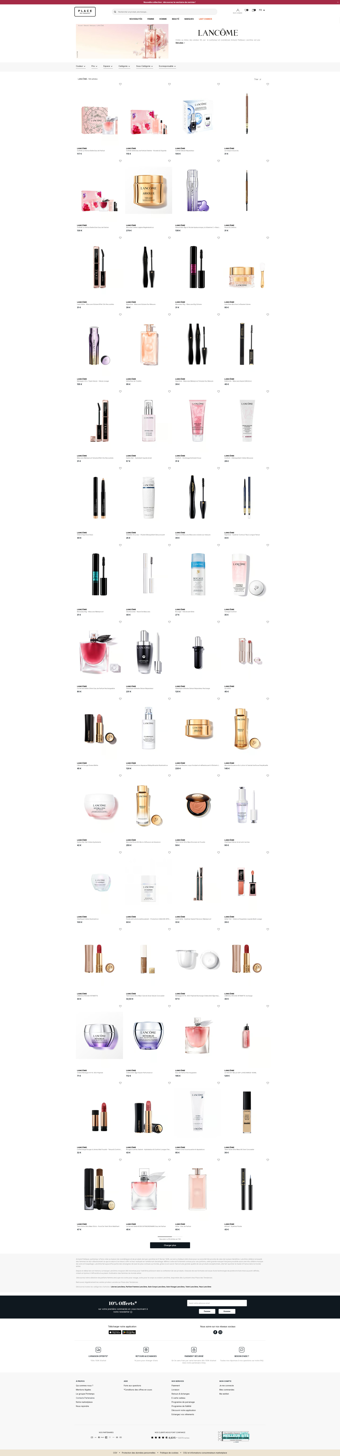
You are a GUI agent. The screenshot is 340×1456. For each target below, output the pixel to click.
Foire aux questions (132, 1385)
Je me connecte (226, 1385)
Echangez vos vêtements (183, 1414)
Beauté (175, 19)
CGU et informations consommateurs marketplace (205, 1453)
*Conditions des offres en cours (138, 1390)
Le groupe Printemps (85, 1394)
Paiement (176, 1385)
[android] (129, 1332)
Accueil (80, 25)
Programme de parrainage (183, 1402)
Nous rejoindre (82, 1406)
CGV (115, 1453)
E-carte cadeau (178, 1398)
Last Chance (205, 19)
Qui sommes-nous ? (84, 1385)
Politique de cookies (169, 1453)
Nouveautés (135, 19)
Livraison (175, 1390)
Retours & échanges (181, 1394)
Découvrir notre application (184, 1410)
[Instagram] (220, 1332)
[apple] (115, 1332)
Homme (163, 19)
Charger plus (170, 1245)
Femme (150, 19)
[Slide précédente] (78, 113)
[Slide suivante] (121, 113)
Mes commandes (226, 1390)
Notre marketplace (84, 1402)
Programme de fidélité (181, 1406)
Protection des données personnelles (138, 1453)
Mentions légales (83, 1390)
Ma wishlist (224, 1394)
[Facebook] (215, 1332)
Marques (189, 19)
